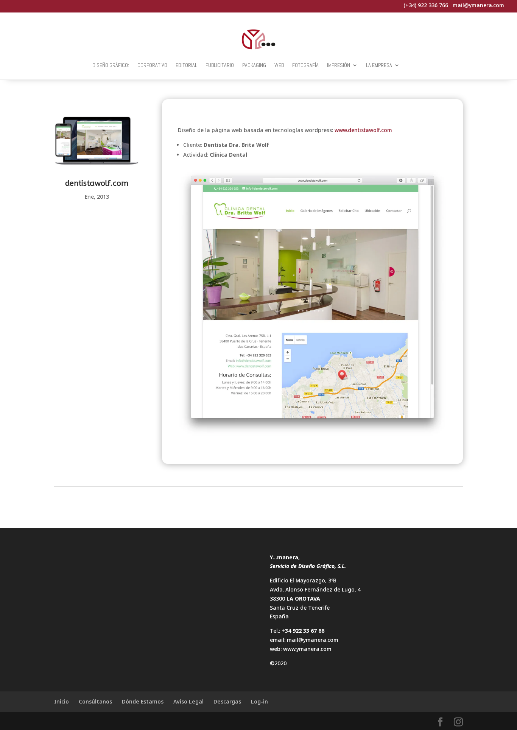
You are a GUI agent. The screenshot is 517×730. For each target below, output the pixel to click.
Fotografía (305, 65)
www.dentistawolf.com (363, 130)
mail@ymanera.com (312, 639)
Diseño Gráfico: (110, 65)
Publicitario (220, 65)
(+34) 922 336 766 (425, 5)
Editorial (186, 65)
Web (279, 65)
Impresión (338, 65)
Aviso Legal (188, 701)
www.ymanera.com (307, 648)
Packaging (254, 65)
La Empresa (379, 65)
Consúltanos (95, 701)
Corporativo (152, 65)
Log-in (259, 701)
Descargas (227, 701)
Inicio (61, 701)
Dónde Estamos (143, 701)
